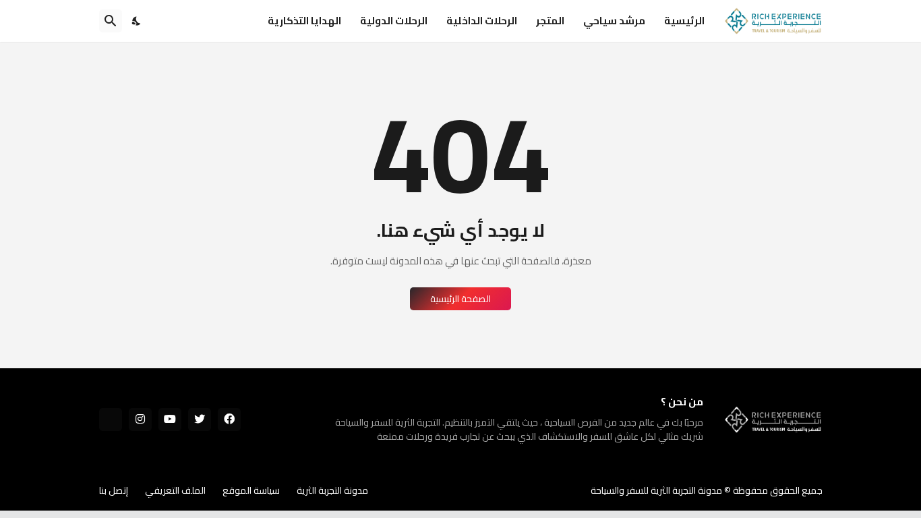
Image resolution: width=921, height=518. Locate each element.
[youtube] (169, 419)
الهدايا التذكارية (304, 20)
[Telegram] (110, 419)
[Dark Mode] (136, 20)
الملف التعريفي (175, 490)
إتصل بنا (113, 490)
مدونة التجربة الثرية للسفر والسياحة (656, 490)
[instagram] (140, 419)
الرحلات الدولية (393, 20)
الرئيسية (684, 20)
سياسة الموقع (251, 490)
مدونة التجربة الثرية (332, 490)
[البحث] (110, 20)
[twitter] (199, 419)
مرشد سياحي (614, 20)
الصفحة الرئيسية (460, 299)
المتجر (550, 20)
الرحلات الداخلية (481, 20)
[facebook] (229, 419)
